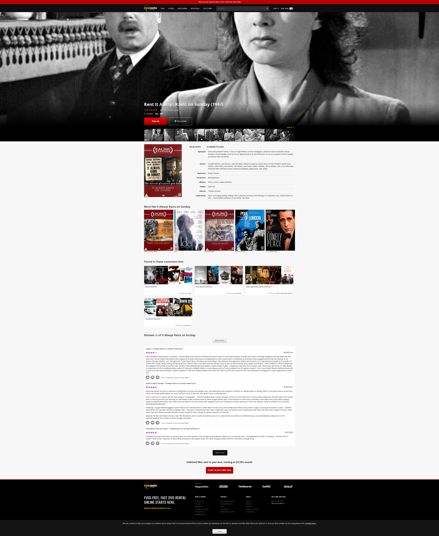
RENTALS (224, 496)
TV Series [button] (171, 8)
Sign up (155, 121)
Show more (220, 453)
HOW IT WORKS (200, 496)
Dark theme (285, 8)
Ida (175, 251)
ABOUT (248, 496)
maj (189, 293)
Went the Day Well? (150, 251)
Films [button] (162, 8)
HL (198, 429)
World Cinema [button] (182, 8)
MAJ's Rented (151, 286)
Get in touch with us (277, 503)
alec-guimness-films (284, 293)
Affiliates (249, 504)
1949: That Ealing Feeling (217, 196)
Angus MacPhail (226, 182)
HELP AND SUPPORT (278, 496)
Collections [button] (207, 8)
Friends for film (200, 512)
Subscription (199, 506)
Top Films (245, 198)
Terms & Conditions (252, 509)
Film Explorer (224, 509)
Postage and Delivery (202, 509)
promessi (238, 293)
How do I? (198, 504)
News (222, 506)
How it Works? (199, 501)
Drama (217, 191)
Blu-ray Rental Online (227, 501)
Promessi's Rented (204, 286)
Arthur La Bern (213, 182)
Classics (211, 191)
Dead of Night (209, 251)
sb (182, 349)
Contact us (249, 506)
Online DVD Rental (226, 504)
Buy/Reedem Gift (200, 514)
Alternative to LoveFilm (227, 512)
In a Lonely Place (271, 251)
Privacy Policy (250, 512)
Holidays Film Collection (237, 196)
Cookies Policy (310, 523)
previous (188, 325)
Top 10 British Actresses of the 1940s (227, 198)
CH (195, 383)
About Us (249, 501)
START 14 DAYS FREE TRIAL (219, 470)
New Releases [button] (195, 8)
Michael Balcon (214, 178)
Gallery (290, 127)
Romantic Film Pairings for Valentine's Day (263, 196)
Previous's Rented (152, 319)
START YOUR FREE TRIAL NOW (219, 2)
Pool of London (240, 251)
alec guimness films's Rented (258, 286)
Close (219, 531)
